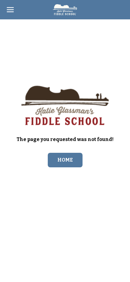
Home (65, 160)
